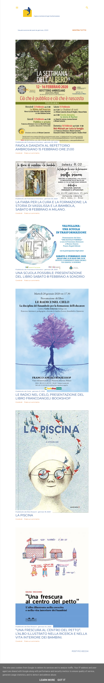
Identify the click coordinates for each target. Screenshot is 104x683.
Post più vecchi (80, 651)
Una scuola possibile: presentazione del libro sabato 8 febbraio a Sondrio (50, 274)
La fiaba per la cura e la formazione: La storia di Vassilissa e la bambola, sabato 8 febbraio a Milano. (51, 205)
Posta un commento (31, 153)
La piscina (24, 515)
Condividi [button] (18, 153)
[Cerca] (87, 7)
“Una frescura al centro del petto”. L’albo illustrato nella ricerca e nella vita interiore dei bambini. (51, 633)
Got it (61, 679)
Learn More (47, 679)
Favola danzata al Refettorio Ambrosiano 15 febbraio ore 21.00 (44, 147)
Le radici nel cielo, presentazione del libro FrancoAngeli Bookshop (49, 396)
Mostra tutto (79, 30)
